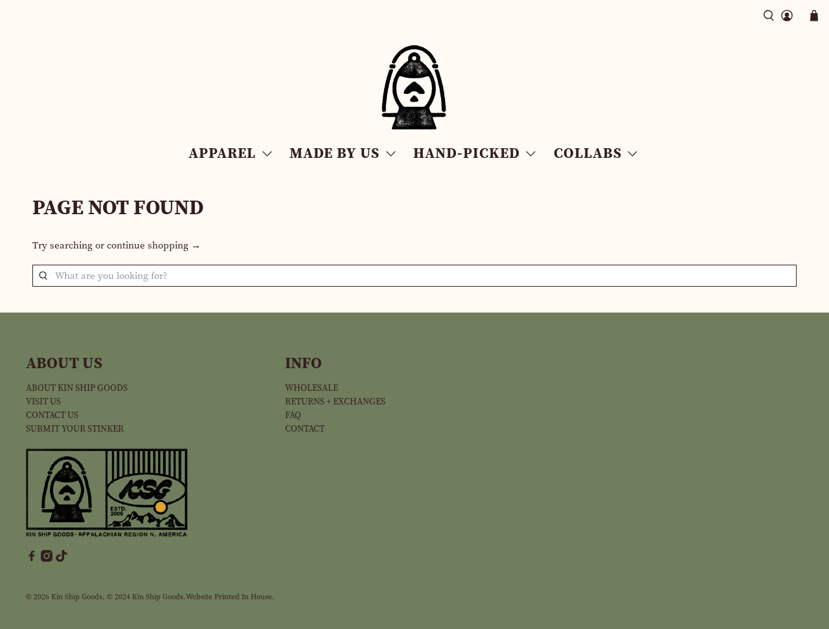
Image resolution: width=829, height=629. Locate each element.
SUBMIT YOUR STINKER (75, 429)
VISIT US (43, 401)
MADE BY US (335, 152)
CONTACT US (52, 415)
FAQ (293, 415)
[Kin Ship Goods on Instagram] (46, 559)
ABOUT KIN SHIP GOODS (77, 388)
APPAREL (222, 152)
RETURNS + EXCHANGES (335, 401)
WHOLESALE (311, 388)
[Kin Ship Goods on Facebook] (32, 559)
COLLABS (588, 152)
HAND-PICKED (466, 152)
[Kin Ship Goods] (414, 88)
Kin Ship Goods (76, 596)
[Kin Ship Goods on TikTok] (61, 559)
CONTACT (304, 429)
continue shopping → (154, 245)
